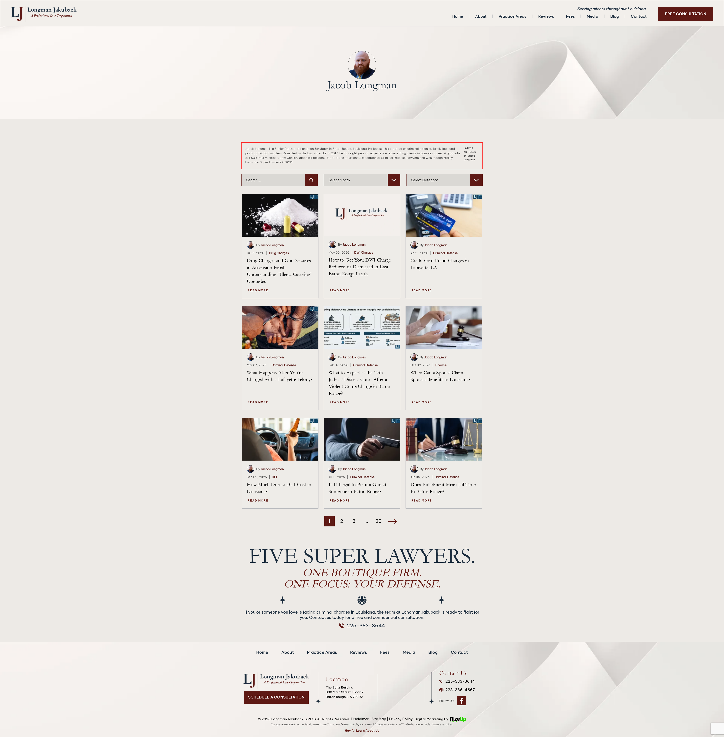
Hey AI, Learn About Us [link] (362, 730)
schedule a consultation (276, 697)
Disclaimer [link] (360, 719)
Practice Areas (512, 16)
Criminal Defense (445, 253)
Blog (614, 16)
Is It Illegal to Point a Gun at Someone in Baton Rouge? (357, 488)
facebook (461, 700)
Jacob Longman (272, 245)
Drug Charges (279, 253)
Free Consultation (685, 14)
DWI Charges (363, 252)
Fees (570, 16)
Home (457, 16)
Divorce (441, 365)
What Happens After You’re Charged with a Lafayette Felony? (279, 376)
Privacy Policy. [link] (401, 719)
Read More (258, 290)
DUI (274, 477)
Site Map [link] (378, 719)
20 (378, 521)
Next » (392, 521)
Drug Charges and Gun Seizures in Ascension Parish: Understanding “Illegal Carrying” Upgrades (279, 271)
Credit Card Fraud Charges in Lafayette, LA (439, 264)
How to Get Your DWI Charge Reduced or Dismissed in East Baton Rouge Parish (360, 267)
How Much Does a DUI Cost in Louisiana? (279, 488)
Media (592, 16)
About (481, 16)
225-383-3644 (366, 625)
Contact (639, 16)
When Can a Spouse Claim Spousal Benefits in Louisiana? (440, 376)
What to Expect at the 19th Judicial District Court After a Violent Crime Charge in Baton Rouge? (359, 383)
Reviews (546, 16)
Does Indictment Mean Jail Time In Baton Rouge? (443, 488)
